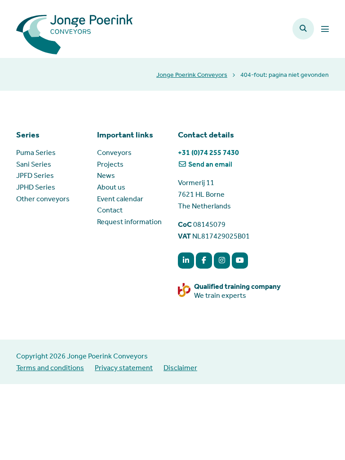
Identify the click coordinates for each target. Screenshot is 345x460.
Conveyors (114, 152)
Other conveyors (43, 199)
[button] (303, 29)
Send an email (209, 164)
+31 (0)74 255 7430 (208, 152)
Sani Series (33, 164)
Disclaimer (180, 367)
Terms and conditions (50, 367)
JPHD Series (35, 187)
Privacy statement (124, 367)
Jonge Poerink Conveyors (191, 75)
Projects (110, 164)
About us (111, 187)
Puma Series (36, 152)
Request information (129, 221)
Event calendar (120, 199)
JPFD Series (35, 175)
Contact (110, 210)
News (106, 175)
